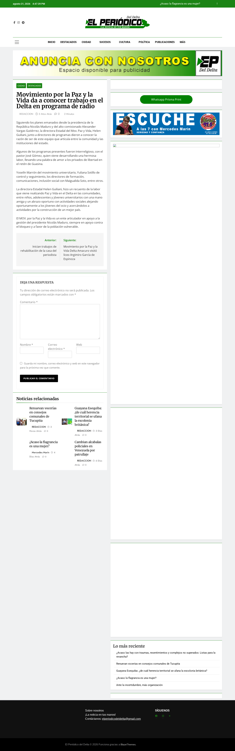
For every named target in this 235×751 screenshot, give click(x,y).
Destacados (68, 42)
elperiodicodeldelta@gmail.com (121, 718)
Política (144, 42)
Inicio (51, 42)
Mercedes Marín (40, 452)
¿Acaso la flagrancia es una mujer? (180, 3)
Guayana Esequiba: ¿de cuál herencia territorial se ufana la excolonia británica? (88, 416)
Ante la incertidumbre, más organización (139, 685)
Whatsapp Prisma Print (166, 99)
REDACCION (26, 114)
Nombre (26, 345)
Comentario (29, 302)
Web (79, 345)
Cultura (124, 42)
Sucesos (105, 42)
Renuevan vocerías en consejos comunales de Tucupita (43, 414)
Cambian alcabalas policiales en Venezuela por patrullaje (88, 448)
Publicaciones (165, 42)
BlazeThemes (128, 744)
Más (182, 42)
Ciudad (86, 42)
